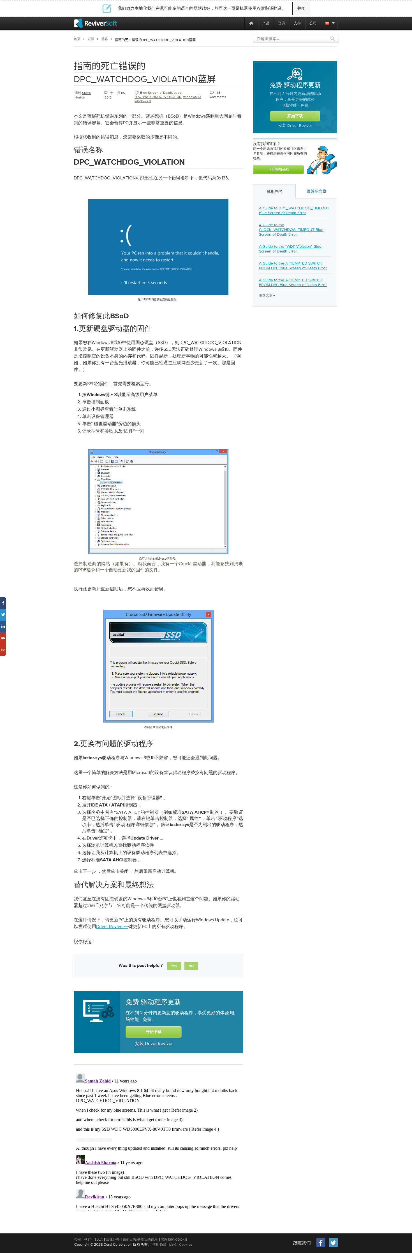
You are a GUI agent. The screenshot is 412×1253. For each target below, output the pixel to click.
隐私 (173, 1244)
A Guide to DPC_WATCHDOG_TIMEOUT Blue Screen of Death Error (294, 210)
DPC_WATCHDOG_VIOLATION (158, 97)
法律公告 (112, 1240)
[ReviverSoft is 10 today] (239, 23)
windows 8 (143, 101)
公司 (77, 1240)
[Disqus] (158, 1141)
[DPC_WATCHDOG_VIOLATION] (158, 295)
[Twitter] (333, 1246)
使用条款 (159, 1244)
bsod (177, 93)
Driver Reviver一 (112, 926)
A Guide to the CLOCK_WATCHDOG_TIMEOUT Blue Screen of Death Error (291, 230)
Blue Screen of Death (156, 93)
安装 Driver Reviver (154, 1043)
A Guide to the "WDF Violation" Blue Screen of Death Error (290, 248)
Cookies (185, 1244)
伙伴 (87, 1240)
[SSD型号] (158, 555)
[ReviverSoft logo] (95, 23)
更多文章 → (267, 295)
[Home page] (251, 23)
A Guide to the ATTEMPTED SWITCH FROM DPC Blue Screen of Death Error (293, 265)
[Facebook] (321, 1246)
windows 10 (192, 97)
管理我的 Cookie (174, 1240)
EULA (98, 1240)
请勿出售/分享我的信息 (140, 1240)
